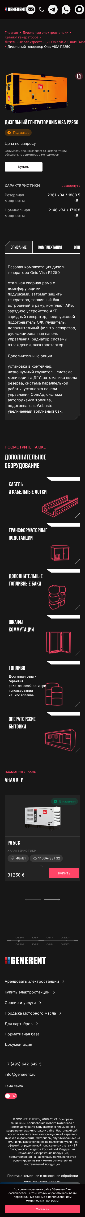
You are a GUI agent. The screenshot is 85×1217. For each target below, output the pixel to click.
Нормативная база (22, 1034)
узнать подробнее (63, 487)
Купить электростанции (27, 992)
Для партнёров (19, 1023)
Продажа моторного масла (30, 1013)
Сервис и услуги (20, 1002)
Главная (11, 32)
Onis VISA (71, 225)
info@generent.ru (20, 1074)
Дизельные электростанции (45, 32)
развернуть (70, 185)
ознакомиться (67, 508)
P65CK (14, 843)
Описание (18, 247)
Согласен (42, 1209)
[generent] (15, 9)
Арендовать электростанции (32, 981)
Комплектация (50, 247)
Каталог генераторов (21, 37)
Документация (18, 1044)
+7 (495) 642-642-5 (23, 1064)
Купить (64, 873)
